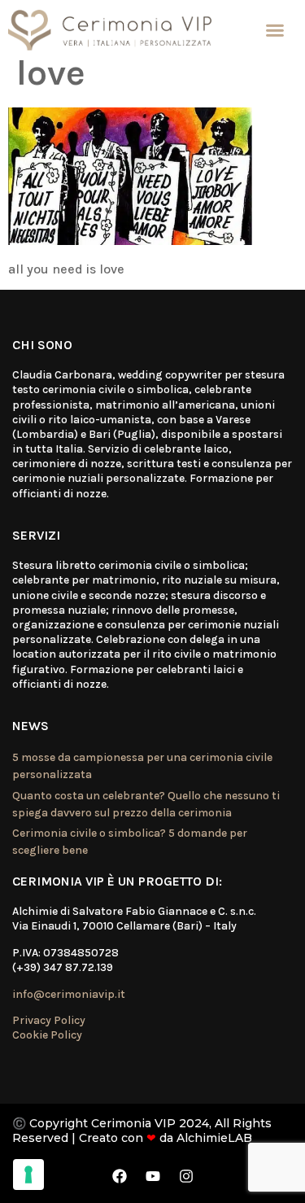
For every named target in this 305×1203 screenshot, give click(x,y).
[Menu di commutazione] (275, 30)
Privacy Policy (48, 1020)
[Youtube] (153, 1176)
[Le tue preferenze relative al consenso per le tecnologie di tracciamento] (28, 1174)
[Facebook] (119, 1176)
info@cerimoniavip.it (68, 994)
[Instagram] (186, 1176)
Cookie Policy (47, 1035)
